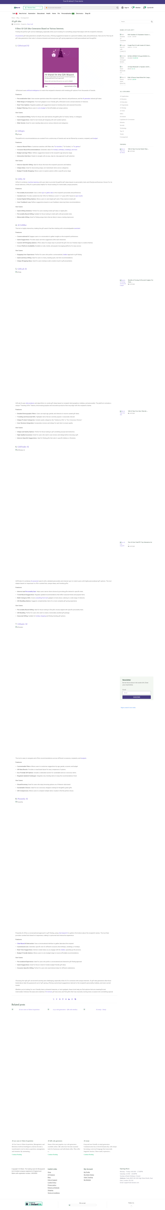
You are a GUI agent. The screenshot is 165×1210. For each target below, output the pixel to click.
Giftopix (21, 131)
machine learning (33, 182)
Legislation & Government (127, 119)
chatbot (65, 254)
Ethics (121, 113)
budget (95, 138)
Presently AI (23, 799)
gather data (49, 193)
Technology (123, 128)
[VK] (59, 999)
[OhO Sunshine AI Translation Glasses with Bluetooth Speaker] (123, 38)
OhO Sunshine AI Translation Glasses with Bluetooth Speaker (139, 34)
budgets (83, 758)
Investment (123, 116)
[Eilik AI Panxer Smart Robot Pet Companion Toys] (123, 81)
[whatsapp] (72, 999)
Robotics (122, 122)
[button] (125, 7)
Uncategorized (25, 18)
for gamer (76, 146)
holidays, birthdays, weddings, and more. (65, 149)
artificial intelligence (32, 90)
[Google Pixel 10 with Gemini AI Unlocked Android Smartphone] (123, 48)
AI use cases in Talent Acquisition (22, 1141)
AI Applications (124, 96)
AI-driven (49, 992)
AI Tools (122, 110)
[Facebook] (56, 999)
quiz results (79, 196)
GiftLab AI (22, 269)
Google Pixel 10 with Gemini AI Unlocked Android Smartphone (139, 45)
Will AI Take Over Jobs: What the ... (138, 411)
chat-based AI (63, 933)
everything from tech (42, 598)
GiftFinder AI (23, 447)
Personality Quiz (30, 591)
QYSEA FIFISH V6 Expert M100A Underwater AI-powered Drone (139, 56)
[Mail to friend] (65, 999)
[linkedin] (69, 999)
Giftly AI (21, 179)
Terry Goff (30, 24)
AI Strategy (123, 108)
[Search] (117, 8)
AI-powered (19, 36)
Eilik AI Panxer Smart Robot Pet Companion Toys (139, 77)
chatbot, (62, 950)
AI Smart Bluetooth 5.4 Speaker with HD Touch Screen (139, 66)
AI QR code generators (55, 1141)
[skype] (75, 999)
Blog (18, 18)
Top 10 (122, 131)
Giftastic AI (22, 624)
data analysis (30, 403)
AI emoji (86, 1141)
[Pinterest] (62, 999)
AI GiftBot (21, 225)
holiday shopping (41, 616)
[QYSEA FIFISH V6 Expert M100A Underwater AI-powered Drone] (123, 59)
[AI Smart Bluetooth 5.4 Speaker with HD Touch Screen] (123, 70)
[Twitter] (54, 999)
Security (122, 125)
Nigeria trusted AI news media (128, 707)
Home (13, 18)
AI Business (123, 99)
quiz (42, 193)
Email (124, 690)
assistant (77, 228)
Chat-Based (21, 943)
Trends (122, 134)
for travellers (58, 146)
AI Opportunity (124, 105)
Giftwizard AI (23, 45)
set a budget (42, 108)
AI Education (123, 102)
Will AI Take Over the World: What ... (138, 149)
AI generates (86, 98)
